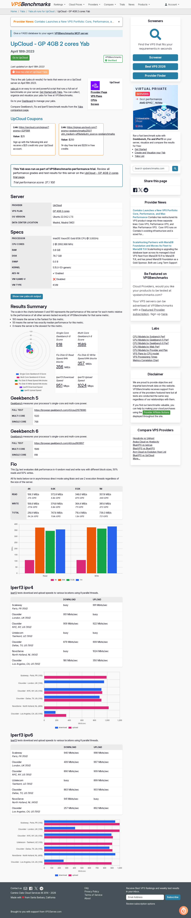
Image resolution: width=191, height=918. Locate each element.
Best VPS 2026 (155, 66)
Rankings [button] (59, 4)
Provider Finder (155, 75)
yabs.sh (15, 88)
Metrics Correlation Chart (146, 360)
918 (59, 344)
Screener (155, 57)
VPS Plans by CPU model (146, 353)
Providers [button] (93, 4)
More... (136, 458)
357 (81, 363)
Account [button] (172, 4)
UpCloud (57, 205)
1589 (82, 344)
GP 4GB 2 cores (61, 211)
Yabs (22, 11)
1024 (82, 385)
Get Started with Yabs (51, 92)
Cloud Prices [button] (76, 4)
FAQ (86, 888)
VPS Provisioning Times (145, 356)
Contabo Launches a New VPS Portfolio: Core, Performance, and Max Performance (86, 21)
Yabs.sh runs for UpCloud (41, 11)
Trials (122, 4)
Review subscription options (140, 903)
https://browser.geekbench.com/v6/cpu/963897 (59, 443)
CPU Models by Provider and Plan (150, 350)
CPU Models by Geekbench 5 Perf (151, 339)
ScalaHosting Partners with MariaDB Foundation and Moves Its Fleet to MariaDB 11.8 (153, 246)
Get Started (141, 149)
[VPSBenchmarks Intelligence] (183, 910)
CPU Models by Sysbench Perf (149, 336)
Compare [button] (109, 4)
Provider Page (99, 92)
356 (59, 366)
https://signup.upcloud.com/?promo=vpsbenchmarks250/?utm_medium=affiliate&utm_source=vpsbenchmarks (88, 131)
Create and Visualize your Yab (150, 152)
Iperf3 (14, 592)
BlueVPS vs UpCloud (143, 455)
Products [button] (143, 4)
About (87, 898)
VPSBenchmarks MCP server (71, 33)
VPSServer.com (53, 911)
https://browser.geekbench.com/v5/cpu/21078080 (60, 410)
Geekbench (17, 403)
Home (14, 11)
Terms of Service (93, 895)
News (131, 4)
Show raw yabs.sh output (27, 296)
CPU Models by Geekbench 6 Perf (151, 343)
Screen (95, 104)
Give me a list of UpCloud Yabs (31, 72)
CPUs (94, 100)
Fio (17, 469)
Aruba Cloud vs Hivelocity (146, 441)
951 (59, 385)
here (164, 314)
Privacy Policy (91, 891)
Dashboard (27, 101)
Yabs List (139, 156)
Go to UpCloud (20, 57)
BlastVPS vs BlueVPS (144, 448)
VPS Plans (96, 96)
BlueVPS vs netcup (142, 445)
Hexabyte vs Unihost (143, 438)
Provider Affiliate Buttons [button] (156, 412)
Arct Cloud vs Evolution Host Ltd (149, 451)
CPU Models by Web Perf (146, 346)
